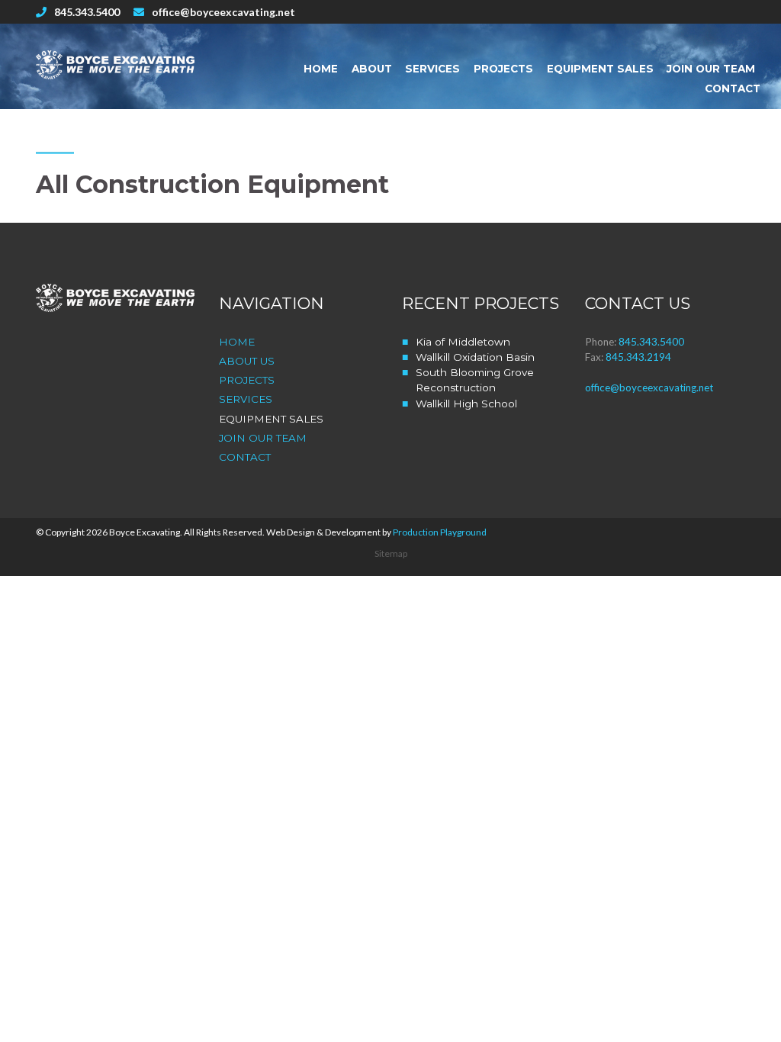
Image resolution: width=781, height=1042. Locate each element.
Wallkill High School (466, 403)
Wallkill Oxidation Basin (475, 357)
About (372, 69)
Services (432, 69)
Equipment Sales (600, 69)
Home (321, 69)
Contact (732, 88)
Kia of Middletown (463, 342)
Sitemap (390, 553)
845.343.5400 (87, 11)
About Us (247, 361)
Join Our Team (711, 69)
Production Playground (440, 532)
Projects (503, 69)
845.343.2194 (638, 357)
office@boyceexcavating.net (223, 11)
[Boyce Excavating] (116, 64)
